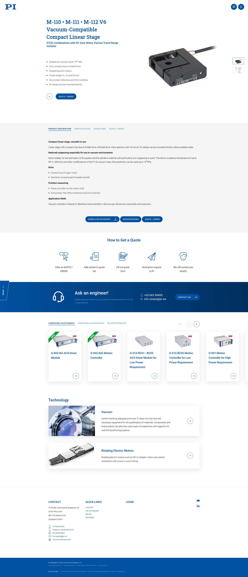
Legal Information (69, 565)
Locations (89, 507)
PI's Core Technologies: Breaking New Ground (101, 571)
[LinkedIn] (198, 506)
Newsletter (90, 517)
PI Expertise (121, 571)
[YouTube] (198, 500)
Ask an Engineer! (92, 511)
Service (88, 514)
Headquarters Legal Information (86, 565)
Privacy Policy (103, 565)
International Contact (55, 565)
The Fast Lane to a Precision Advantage (73, 571)
